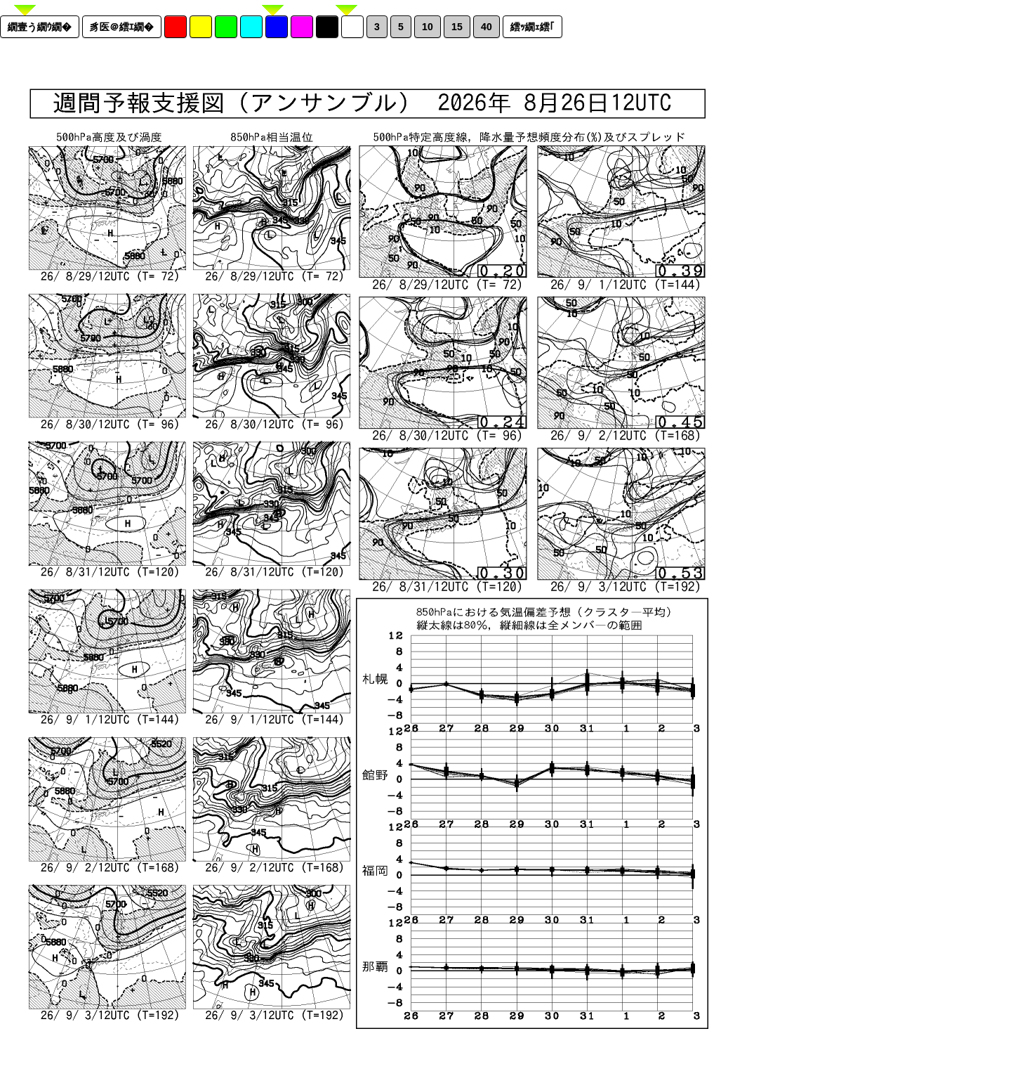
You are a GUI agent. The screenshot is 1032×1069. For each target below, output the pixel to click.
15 (457, 26)
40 (486, 26)
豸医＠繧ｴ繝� (122, 26)
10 (427, 26)
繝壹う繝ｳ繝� (40, 26)
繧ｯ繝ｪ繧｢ (532, 26)
